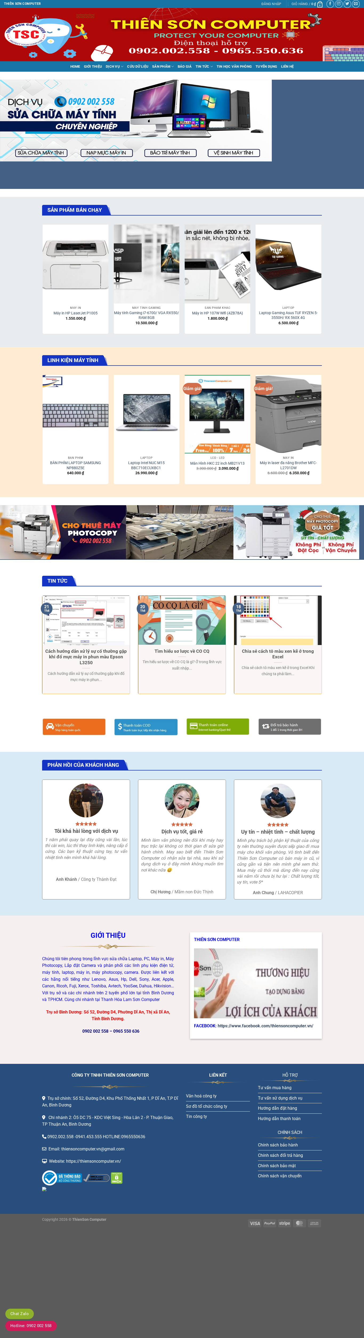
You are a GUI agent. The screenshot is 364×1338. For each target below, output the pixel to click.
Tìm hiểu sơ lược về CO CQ (182, 651)
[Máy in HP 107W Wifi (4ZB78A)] (217, 264)
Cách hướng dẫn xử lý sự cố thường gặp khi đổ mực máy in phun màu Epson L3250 (86, 657)
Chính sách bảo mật (277, 1165)
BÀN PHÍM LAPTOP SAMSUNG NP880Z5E (75, 465)
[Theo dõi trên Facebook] (330, 4)
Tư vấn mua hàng (275, 1087)
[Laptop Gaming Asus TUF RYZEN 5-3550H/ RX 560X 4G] (288, 264)
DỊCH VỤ (113, 66)
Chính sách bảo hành (278, 1145)
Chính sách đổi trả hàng (280, 1155)
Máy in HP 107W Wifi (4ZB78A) (217, 313)
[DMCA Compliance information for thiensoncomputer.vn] (96, 1177)
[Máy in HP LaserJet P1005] (75, 264)
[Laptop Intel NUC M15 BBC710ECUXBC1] (147, 414)
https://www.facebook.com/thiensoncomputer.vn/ (265, 1025)
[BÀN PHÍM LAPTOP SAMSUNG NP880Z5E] (75, 414)
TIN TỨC (202, 66)
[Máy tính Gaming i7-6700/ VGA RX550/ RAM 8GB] (147, 264)
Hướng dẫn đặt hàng (277, 1108)
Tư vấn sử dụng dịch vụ (280, 1098)
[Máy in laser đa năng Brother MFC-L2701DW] (288, 414)
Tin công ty (196, 1116)
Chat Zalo (19, 1313)
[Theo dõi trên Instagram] (339, 4)
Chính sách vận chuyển (280, 1175)
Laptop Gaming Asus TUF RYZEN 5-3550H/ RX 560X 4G (288, 315)
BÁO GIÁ (185, 66)
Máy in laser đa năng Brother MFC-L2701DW (288, 465)
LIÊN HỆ (287, 66)
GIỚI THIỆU (93, 66)
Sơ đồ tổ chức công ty (206, 1106)
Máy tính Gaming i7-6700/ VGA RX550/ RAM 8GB (146, 315)
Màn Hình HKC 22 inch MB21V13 (217, 463)
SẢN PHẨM (161, 66)
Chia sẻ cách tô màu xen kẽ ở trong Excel (278, 654)
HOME (75, 66)
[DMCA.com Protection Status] (116, 1177)
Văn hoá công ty (201, 1095)
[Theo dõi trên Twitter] (347, 4)
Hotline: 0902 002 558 (31, 1325)
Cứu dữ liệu (137, 66)
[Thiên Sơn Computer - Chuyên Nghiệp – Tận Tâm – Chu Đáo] (30, 35)
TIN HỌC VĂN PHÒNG (234, 66)
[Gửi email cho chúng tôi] (356, 4)
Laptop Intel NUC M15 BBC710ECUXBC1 (146, 465)
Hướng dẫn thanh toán (279, 1118)
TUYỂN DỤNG (266, 66)
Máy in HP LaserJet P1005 (76, 313)
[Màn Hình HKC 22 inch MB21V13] (217, 414)
